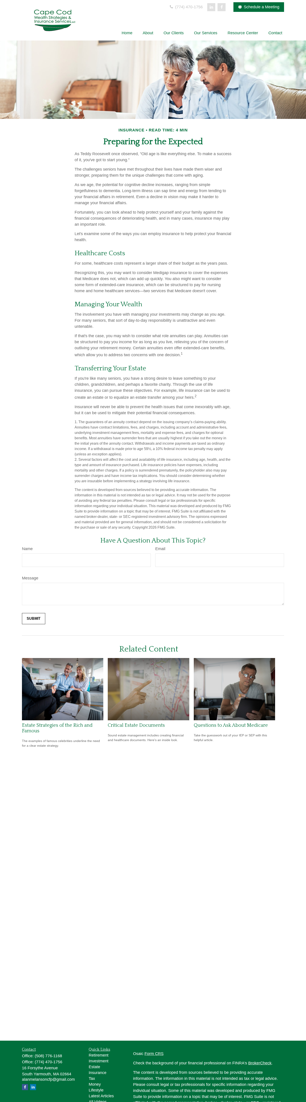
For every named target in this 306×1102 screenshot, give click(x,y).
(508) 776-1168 (48, 1056)
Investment (98, 1061)
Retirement (98, 1055)
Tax (92, 1078)
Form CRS (154, 1053)
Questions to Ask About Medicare (231, 725)
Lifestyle (96, 1090)
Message (30, 578)
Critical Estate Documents (136, 725)
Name (27, 549)
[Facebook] (222, 7)
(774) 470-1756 (188, 7)
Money (95, 1084)
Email (160, 549)
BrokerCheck (260, 1063)
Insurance (97, 1072)
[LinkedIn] (211, 7)
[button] (127, 33)
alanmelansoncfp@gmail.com (48, 1079)
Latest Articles (101, 1096)
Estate (94, 1067)
